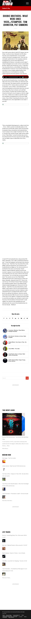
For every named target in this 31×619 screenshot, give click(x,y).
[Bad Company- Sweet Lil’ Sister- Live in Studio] (3, 556)
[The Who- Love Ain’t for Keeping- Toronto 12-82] (3, 564)
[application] (15, 76)
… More (7, 445)
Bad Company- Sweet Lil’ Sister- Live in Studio (13, 553)
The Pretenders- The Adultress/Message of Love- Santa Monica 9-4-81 (14, 569)
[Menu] (27, 3)
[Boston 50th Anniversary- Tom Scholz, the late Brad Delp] (13, 424)
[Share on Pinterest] (12, 318)
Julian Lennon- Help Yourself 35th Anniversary (14, 466)
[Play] (3, 77)
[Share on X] (6, 318)
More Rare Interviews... (7, 500)
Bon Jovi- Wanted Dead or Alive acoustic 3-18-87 (14, 545)
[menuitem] (27, 3)
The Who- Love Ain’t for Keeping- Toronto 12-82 (14, 561)
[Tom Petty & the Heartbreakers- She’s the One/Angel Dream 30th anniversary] (3, 489)
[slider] (26, 77)
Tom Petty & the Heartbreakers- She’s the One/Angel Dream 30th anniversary (15, 484)
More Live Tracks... (6, 577)
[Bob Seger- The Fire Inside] (3, 461)
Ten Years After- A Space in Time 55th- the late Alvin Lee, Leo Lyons (15, 475)
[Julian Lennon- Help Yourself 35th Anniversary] (3, 469)
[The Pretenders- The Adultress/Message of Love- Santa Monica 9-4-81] (3, 574)
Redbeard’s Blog (6, 8)
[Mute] (23, 77)
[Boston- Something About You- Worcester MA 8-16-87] (3, 540)
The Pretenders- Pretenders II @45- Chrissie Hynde (15, 493)
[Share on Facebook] (3, 318)
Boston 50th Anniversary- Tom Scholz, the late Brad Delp (15, 438)
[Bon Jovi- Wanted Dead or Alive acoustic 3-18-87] (3, 548)
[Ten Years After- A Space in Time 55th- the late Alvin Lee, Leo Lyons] (3, 479)
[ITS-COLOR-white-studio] (12, 3)
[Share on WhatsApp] (9, 318)
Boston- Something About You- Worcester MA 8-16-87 (14, 536)
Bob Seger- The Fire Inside (9, 458)
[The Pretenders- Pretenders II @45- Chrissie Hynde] (3, 496)
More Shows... (5, 448)
